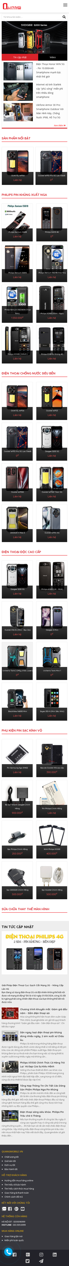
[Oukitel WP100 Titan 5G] (51, 481)
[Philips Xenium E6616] (17, 262)
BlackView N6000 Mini (17, 711)
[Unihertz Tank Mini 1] (51, 660)
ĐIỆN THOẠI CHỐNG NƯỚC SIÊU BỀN (28, 373)
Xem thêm (59, 125)
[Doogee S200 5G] (51, 441)
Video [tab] (53, 57)
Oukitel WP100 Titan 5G (52, 492)
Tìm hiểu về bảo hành (15, 1184)
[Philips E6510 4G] (51, 221)
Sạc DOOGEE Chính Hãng (17, 890)
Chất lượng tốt (12, 1156)
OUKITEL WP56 (17, 175)
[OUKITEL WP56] (17, 165)
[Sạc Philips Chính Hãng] (17, 839)
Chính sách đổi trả (14, 1196)
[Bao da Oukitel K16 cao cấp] (51, 757)
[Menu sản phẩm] (65, 6)
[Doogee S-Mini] (51, 619)
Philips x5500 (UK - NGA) (52, 589)
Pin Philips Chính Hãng (52, 808)
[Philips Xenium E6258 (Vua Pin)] (51, 262)
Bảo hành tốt (11, 1169)
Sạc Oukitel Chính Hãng (52, 890)
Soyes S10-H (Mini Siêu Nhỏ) (52, 711)
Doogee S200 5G (52, 451)
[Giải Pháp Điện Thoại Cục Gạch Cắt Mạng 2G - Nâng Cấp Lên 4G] (34, 957)
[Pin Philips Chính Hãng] (51, 798)
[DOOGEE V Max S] (17, 522)
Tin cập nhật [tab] (20, 57)
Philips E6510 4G (52, 232)
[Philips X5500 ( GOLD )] (17, 344)
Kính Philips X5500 (52, 849)
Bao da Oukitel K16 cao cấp (52, 768)
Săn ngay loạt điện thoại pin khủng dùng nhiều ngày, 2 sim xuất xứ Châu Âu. (42, 1036)
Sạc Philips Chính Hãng (17, 849)
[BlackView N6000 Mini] (17, 701)
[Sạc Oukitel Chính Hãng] (51, 879)
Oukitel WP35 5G (52, 533)
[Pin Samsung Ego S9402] (17, 757)
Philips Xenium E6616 (17, 273)
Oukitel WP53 (52, 410)
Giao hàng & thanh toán (17, 1192)
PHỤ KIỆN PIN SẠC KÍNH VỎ (22, 730)
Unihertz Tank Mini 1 (52, 670)
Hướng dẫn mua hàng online (19, 1180)
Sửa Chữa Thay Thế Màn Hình (25, 909)
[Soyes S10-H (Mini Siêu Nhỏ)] (51, 701)
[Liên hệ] (9, 1251)
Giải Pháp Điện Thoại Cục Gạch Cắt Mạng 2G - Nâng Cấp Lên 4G (32, 987)
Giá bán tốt (10, 1161)
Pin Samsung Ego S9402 (17, 768)
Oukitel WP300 (17, 492)
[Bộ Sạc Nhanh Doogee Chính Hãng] (17, 798)
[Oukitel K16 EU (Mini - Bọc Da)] (17, 619)
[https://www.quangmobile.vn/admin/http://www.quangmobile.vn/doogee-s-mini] (34, 37)
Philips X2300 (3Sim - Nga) (52, 313)
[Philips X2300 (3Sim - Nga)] (51, 303)
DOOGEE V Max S (17, 533)
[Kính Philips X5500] (51, 839)
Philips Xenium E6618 (18, 232)
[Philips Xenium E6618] (17, 221)
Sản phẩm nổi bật (16, 138)
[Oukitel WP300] (17, 481)
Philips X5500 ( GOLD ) (17, 354)
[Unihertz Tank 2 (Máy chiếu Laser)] (17, 660)
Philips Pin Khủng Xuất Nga (24, 195)
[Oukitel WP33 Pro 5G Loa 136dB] (51, 165)
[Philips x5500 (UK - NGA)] (51, 579)
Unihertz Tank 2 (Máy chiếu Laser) (18, 670)
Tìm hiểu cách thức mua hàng (19, 1188)
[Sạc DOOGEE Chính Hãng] (17, 879)
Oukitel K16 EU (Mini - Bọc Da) (17, 630)
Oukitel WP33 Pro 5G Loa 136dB (51, 175)
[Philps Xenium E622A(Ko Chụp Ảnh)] (17, 303)
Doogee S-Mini (52, 630)
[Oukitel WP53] (51, 400)
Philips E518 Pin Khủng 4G (52, 354)
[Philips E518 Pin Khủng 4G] (51, 344)
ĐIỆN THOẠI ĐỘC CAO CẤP (21, 552)
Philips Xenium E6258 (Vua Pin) (52, 273)
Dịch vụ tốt (10, 1165)
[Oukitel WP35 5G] (51, 522)
